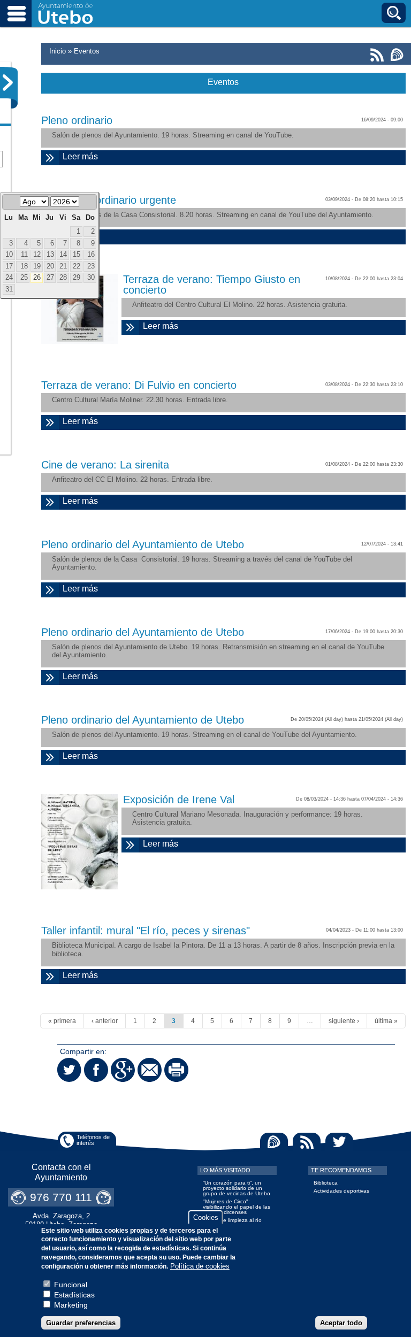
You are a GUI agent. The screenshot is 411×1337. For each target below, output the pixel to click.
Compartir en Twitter (69, 1070)
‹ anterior (105, 1021)
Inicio (57, 51)
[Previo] (10, 202)
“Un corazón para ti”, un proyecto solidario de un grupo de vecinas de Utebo (236, 1188)
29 (76, 277)
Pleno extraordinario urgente (108, 200)
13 (50, 254)
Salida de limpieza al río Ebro (232, 1222)
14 (63, 254)
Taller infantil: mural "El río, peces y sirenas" (145, 930)
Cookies (205, 1217)
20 (50, 266)
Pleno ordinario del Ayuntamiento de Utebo (142, 544)
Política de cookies (200, 1266)
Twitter (339, 1142)
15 (76, 254)
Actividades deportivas (341, 1191)
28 (63, 277)
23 (91, 266)
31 (9, 289)
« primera (62, 1021)
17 (9, 266)
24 (9, 277)
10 (9, 254)
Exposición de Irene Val (178, 799)
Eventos (87, 51)
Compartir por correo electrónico (150, 1070)
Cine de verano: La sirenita (105, 465)
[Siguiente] (88, 202)
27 (50, 277)
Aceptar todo (341, 1323)
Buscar (394, 13)
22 (76, 266)
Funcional (70, 1284)
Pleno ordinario (76, 120)
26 (37, 277)
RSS (307, 1142)
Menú (16, 13)
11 (24, 254)
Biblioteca (326, 1183)
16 (91, 254)
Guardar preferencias (81, 1323)
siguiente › (344, 1021)
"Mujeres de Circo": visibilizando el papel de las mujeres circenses (236, 1206)
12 (37, 254)
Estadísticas (74, 1294)
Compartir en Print (176, 1070)
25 (24, 277)
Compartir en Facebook (96, 1070)
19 (37, 266)
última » (386, 1021)
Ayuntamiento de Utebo (65, 13)
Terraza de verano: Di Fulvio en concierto (139, 385)
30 (91, 277)
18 (24, 266)
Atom (274, 1142)
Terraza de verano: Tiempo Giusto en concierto (211, 284)
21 (63, 266)
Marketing (71, 1305)
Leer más (125, 156)
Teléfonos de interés (93, 1140)
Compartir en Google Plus (123, 1070)
